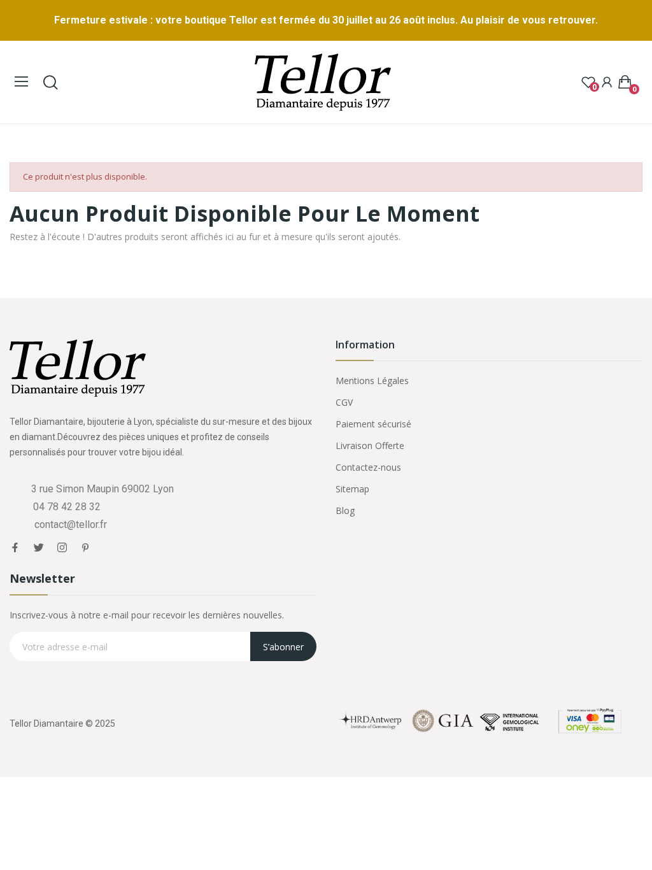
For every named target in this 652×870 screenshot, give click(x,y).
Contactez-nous (368, 467)
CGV (344, 402)
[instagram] (62, 547)
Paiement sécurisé (373, 424)
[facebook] (15, 547)
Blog (345, 510)
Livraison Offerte (370, 445)
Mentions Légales (372, 380)
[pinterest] (85, 547)
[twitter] (38, 547)
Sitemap (352, 489)
